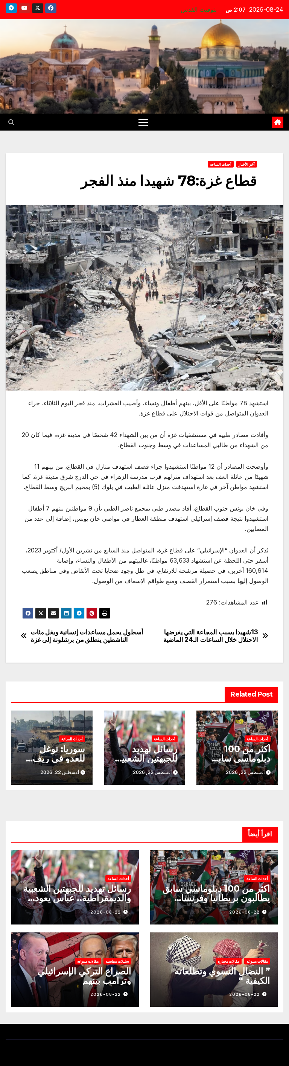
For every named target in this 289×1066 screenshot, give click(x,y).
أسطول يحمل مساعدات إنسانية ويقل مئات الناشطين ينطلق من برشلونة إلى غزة (87, 636)
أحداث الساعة (220, 164)
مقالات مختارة (228, 961)
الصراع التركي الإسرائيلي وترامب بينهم (84, 976)
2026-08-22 (244, 912)
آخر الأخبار (247, 164)
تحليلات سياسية (117, 961)
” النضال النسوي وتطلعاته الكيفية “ (222, 976)
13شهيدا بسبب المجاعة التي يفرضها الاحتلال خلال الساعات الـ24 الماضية (211, 636)
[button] (11, 122)
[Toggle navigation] (143, 122)
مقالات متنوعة (257, 961)
